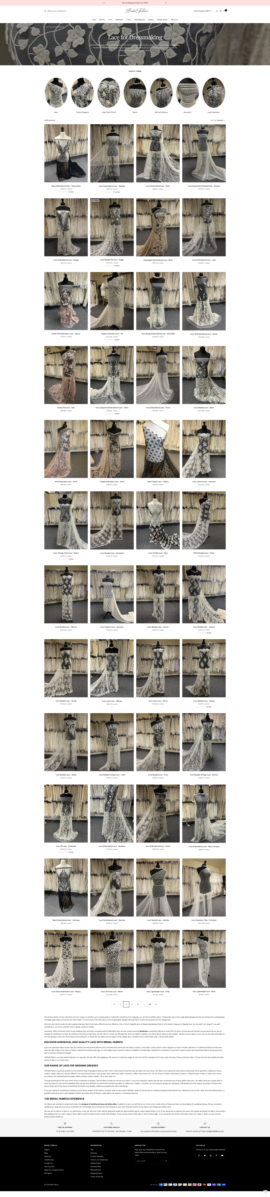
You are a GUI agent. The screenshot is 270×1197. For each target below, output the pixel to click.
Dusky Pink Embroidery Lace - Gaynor (66, 334)
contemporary (219, 1017)
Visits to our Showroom (99, 1160)
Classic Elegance (82, 112)
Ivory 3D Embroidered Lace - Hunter (204, 334)
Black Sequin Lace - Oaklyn (158, 482)
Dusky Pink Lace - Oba (66, 408)
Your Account (49, 1167)
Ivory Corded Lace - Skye (158, 553)
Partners (93, 1153)
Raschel (185, 1024)
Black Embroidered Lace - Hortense (66, 920)
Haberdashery (139, 20)
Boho (56, 112)
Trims (110, 20)
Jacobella (175, 1083)
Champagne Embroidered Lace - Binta (158, 260)
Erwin (52, 1086)
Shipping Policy (96, 1173)
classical (135, 1017)
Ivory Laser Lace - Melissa (112, 701)
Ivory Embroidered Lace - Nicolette (112, 846)
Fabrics (102, 20)
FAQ (91, 1150)
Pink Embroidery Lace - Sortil (66, 482)
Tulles (128, 20)
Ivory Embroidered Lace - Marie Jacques (204, 847)
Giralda (92, 1086)
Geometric (187, 112)
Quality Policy (95, 1163)
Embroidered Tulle (154, 1024)
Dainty (135, 112)
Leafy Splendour (214, 112)
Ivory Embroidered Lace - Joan (204, 260)
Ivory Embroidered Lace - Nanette (112, 920)
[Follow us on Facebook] (199, 1155)
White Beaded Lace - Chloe (204, 553)
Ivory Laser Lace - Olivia (158, 701)
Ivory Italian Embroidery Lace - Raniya (66, 992)
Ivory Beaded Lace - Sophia (204, 701)
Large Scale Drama (109, 112)
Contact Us (48, 1163)
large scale (51, 1020)
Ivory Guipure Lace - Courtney (112, 627)
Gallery (151, 20)
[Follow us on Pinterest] (216, 1155)
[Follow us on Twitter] (205, 1155)
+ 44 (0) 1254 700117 (165, 1037)
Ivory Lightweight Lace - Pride (157, 992)
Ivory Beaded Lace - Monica (66, 627)
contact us (59, 1117)
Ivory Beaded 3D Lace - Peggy (112, 260)
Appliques (119, 20)
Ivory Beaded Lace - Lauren (158, 627)
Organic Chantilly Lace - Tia (112, 334)
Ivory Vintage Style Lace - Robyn (66, 553)
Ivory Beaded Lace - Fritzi (158, 775)
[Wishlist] (220, 11)
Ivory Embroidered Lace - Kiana (158, 408)
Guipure (177, 1024)
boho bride (105, 1017)
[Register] (166, 1161)
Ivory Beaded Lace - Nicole (66, 701)
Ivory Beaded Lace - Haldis (66, 775)
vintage (164, 1020)
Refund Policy (95, 1170)
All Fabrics (48, 1173)
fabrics (189, 1104)
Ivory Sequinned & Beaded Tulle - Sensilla (204, 186)
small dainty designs (188, 1017)
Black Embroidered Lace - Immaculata (66, 186)
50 (150, 1004)
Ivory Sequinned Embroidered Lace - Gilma (112, 408)
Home (46, 27)
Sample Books (162, 20)
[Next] (156, 1004)
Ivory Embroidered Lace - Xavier (158, 846)
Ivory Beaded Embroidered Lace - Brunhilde (158, 334)
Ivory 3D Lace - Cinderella (66, 846)
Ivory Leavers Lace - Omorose (204, 482)
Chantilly (133, 1024)
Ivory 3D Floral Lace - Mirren (112, 992)
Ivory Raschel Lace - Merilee (158, 920)
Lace (94, 20)
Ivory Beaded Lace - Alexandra (112, 553)
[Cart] (225, 11)
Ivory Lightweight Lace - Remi (204, 991)
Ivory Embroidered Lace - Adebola (112, 186)
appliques (104, 1057)
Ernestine (164, 1090)
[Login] (217, 11)
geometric (117, 1020)
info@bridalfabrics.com (215, 1131)
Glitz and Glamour (161, 112)
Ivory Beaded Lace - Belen (204, 408)
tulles (170, 1104)
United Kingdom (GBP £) (202, 11)
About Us (174, 20)
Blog (46, 1153)
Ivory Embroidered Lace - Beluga (66, 260)
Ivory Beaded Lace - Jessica (204, 627)
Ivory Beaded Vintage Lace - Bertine (204, 775)
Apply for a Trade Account (54, 1170)
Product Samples (96, 1156)
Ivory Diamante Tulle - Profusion (204, 920)
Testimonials (49, 1160)
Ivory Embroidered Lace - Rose (158, 186)
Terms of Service (96, 1177)
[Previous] (114, 1004)
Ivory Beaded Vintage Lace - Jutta (112, 775)
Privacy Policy (95, 1167)
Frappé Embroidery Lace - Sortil (112, 482)
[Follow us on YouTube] (222, 1155)
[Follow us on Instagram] (210, 1155)
